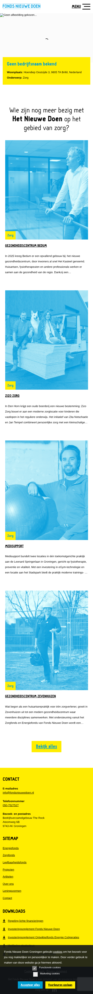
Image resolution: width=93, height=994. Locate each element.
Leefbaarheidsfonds (14, 862)
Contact (7, 898)
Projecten (8, 869)
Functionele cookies (49, 967)
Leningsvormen (12, 890)
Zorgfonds (9, 855)
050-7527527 (11, 805)
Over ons (8, 883)
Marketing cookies (50, 973)
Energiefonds (11, 848)
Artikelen (8, 876)
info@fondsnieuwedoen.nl (18, 792)
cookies (57, 951)
